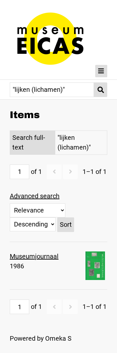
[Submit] (100, 89)
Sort (66, 224)
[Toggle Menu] (101, 71)
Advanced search (34, 196)
